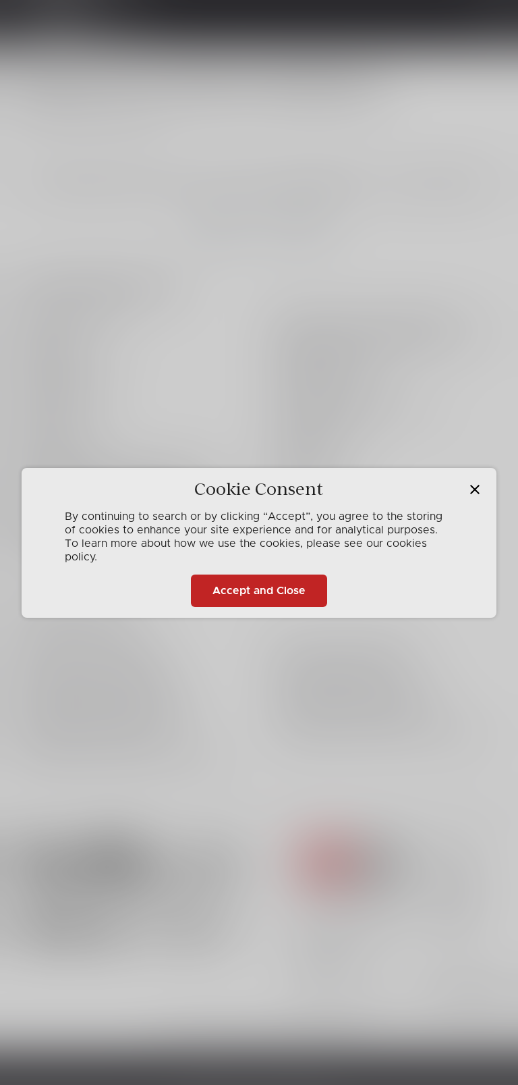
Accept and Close (259, 590)
